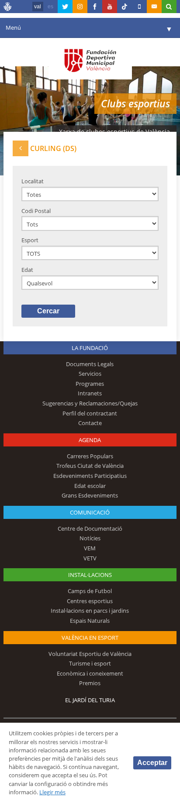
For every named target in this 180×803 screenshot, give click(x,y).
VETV (90, 558)
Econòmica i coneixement (90, 673)
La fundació (90, 348)
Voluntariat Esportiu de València (90, 654)
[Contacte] (154, 6)
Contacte (90, 423)
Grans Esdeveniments (90, 495)
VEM (90, 548)
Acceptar (152, 762)
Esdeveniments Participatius (90, 476)
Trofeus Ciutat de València (90, 466)
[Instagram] (80, 6)
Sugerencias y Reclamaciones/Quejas (90, 403)
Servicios (90, 373)
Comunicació (90, 512)
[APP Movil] (139, 6)
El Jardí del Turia (90, 700)
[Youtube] (109, 6)
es (50, 6)
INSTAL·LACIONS (90, 575)
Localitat (32, 181)
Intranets (90, 393)
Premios (89, 683)
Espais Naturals (90, 621)
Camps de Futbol (90, 591)
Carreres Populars (90, 456)
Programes (90, 384)
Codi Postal (36, 211)
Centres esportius (90, 601)
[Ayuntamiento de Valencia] (7, 8)
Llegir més (52, 792)
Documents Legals (90, 364)
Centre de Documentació (90, 528)
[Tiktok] (124, 6)
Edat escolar (90, 486)
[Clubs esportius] (20, 148)
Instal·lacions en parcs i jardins (90, 610)
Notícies (90, 538)
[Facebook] (94, 6)
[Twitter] (65, 6)
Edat (27, 270)
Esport (29, 240)
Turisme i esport (90, 663)
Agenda (90, 440)
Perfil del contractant (89, 413)
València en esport (90, 638)
